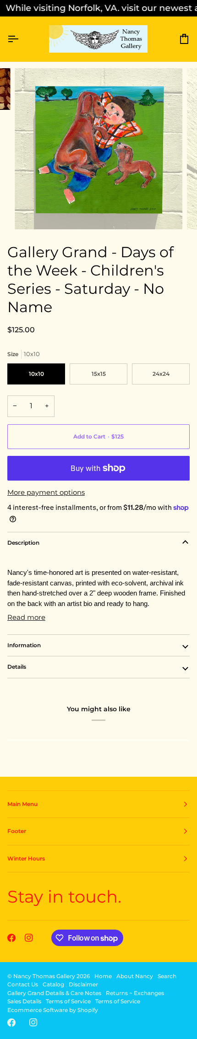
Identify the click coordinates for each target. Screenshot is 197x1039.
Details (16, 666)
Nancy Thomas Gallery (44, 976)
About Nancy (134, 976)
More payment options (46, 492)
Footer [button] (16, 831)
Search (167, 976)
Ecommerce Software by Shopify (52, 1010)
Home (103, 976)
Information (24, 645)
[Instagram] (29, 938)
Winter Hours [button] (26, 858)
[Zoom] (32, 212)
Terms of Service (68, 1001)
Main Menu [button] (22, 804)
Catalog (53, 984)
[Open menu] (21, 39)
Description (23, 542)
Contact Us (22, 984)
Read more (26, 617)
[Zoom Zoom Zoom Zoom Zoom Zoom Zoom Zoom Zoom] (98, 148)
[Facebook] (11, 938)
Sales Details (24, 1001)
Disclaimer (83, 984)
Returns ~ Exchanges (135, 993)
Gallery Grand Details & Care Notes (54, 993)
